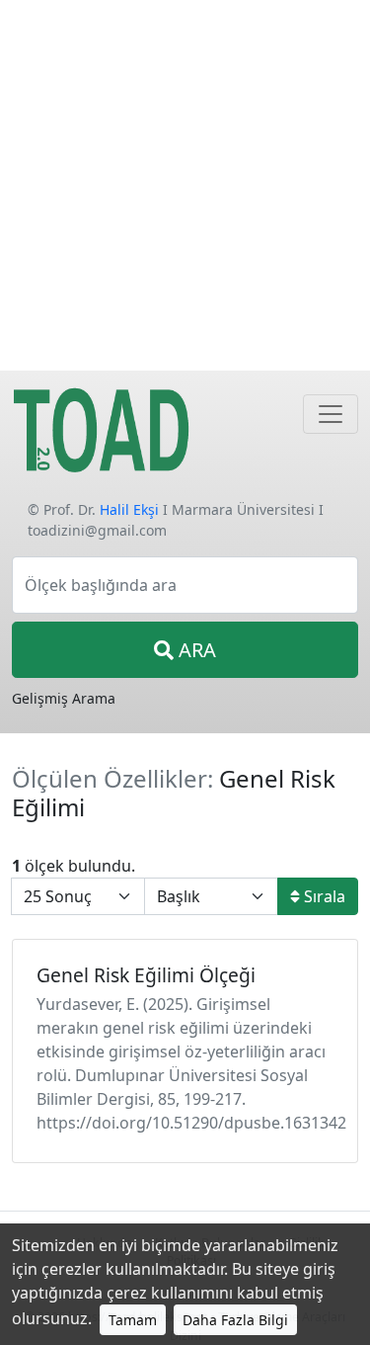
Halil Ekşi (129, 509)
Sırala (322, 896)
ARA (195, 649)
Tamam (133, 1319)
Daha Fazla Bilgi (235, 1319)
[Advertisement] (185, 185)
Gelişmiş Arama (63, 698)
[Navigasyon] (330, 414)
